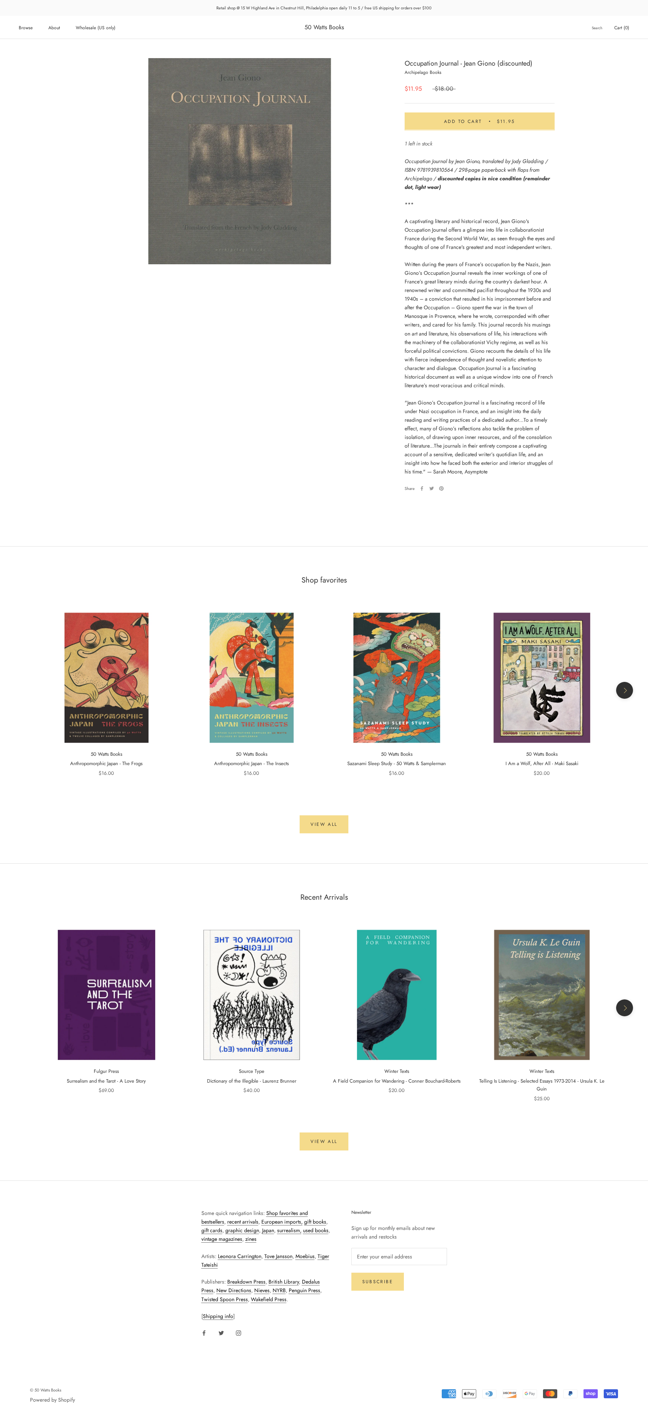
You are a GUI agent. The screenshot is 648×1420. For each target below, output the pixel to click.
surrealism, (289, 1230)
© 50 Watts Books (45, 1390)
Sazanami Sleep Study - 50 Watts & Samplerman (396, 763)
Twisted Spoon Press (224, 1299)
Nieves (262, 1290)
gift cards (211, 1230)
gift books (315, 1221)
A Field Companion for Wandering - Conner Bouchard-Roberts (396, 1080)
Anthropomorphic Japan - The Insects (251, 763)
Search (597, 28)
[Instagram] (238, 1332)
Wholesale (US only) (96, 27)
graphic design (242, 1230)
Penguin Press (304, 1290)
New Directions (233, 1290)
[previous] (23, 690)
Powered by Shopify (52, 1400)
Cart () (621, 27)
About (54, 27)
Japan (268, 1230)
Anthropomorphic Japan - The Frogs (106, 763)
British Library (283, 1281)
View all (323, 824)
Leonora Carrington (239, 1256)
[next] (624, 690)
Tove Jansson (278, 1256)
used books (315, 1230)
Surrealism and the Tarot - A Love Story (106, 1080)
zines (250, 1239)
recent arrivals (242, 1221)
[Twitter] (431, 488)
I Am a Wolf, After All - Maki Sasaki (542, 763)
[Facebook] (422, 488)
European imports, (282, 1221)
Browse (26, 27)
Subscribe (377, 1281)
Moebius (305, 1256)
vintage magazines (221, 1239)
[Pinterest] (441, 488)
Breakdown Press (246, 1281)
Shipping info (218, 1316)
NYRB (279, 1290)
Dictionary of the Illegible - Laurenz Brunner (251, 1080)
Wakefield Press (268, 1299)
